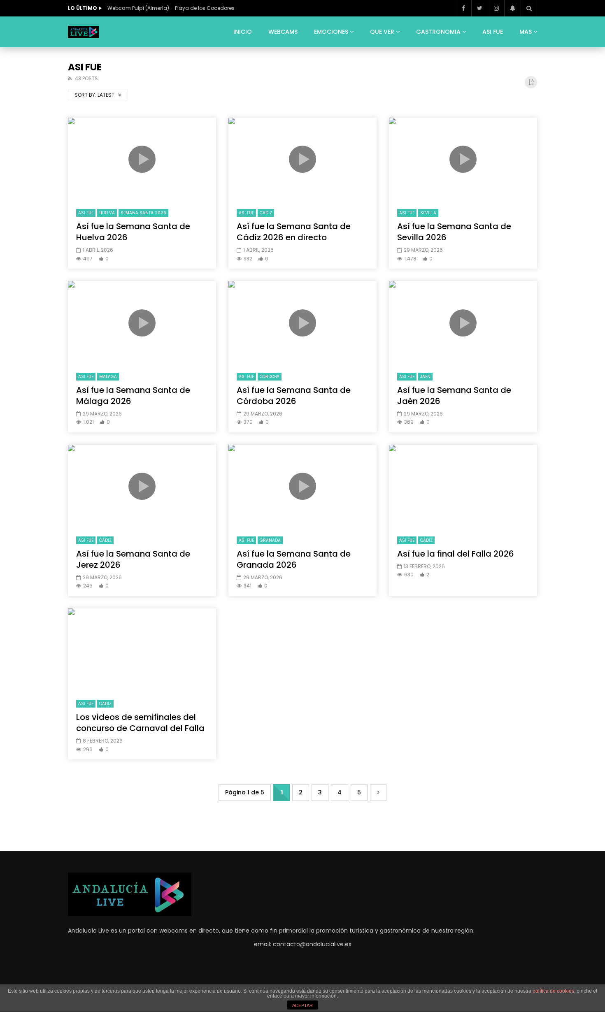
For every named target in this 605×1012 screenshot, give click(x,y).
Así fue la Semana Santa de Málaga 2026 (133, 395)
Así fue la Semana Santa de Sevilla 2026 (454, 232)
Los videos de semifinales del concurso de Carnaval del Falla (140, 722)
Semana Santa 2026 (143, 213)
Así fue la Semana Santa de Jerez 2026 (133, 559)
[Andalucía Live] (83, 32)
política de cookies (553, 991)
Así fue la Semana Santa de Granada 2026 (294, 559)
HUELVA (107, 213)
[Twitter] (479, 8)
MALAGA (108, 377)
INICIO (242, 32)
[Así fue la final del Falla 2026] (463, 486)
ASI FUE (492, 32)
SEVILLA (428, 213)
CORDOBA (269, 377)
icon (142, 159)
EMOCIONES (331, 32)
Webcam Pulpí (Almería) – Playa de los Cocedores (171, 8)
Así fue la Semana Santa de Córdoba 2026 (294, 395)
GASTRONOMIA (438, 32)
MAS (525, 32)
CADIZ (266, 213)
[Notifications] (512, 8)
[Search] (529, 8)
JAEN (425, 377)
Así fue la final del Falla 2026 (455, 553)
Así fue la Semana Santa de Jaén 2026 (454, 395)
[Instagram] (496, 8)
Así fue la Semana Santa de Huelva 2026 (133, 232)
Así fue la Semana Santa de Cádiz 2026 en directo (294, 232)
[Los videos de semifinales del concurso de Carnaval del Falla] (142, 650)
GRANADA (270, 540)
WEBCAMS (283, 32)
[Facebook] (463, 8)
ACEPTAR (302, 1005)
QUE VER (382, 32)
